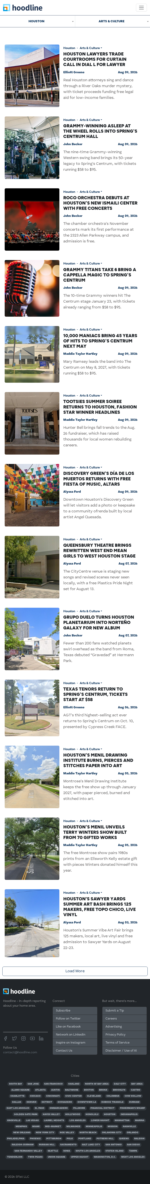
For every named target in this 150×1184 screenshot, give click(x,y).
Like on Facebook (68, 1026)
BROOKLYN (119, 1090)
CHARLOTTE (17, 1096)
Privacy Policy (115, 1034)
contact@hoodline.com (20, 1052)
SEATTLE (53, 1151)
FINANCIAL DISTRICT (102, 1108)
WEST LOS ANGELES (133, 1157)
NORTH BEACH (87, 1132)
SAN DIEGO (133, 1145)
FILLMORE (79, 1108)
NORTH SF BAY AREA (97, 1084)
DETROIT (47, 1102)
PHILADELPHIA (15, 1139)
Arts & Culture (90, 48)
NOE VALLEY (67, 1132)
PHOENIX (35, 1139)
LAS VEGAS (32, 1120)
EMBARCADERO (59, 1108)
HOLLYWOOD (72, 1114)
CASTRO (135, 1090)
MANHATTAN (122, 1120)
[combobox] (37, 21)
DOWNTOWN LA (87, 1102)
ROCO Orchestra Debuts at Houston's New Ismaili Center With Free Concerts (100, 203)
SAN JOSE (33, 1084)
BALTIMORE (72, 1090)
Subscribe (63, 1010)
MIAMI (36, 1126)
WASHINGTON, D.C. (105, 1157)
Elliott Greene (73, 72)
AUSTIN (55, 1090)
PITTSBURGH (53, 1139)
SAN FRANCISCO (53, 1084)
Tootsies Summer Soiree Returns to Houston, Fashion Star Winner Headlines (100, 407)
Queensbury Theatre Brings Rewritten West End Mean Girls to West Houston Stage (99, 550)
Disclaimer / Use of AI (121, 1050)
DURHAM (134, 1102)
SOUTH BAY (15, 1084)
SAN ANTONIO (113, 1145)
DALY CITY (120, 1084)
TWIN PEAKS (35, 1157)
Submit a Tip (114, 1010)
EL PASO (39, 1108)
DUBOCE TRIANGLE (112, 1102)
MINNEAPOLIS (94, 1126)
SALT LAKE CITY (91, 1145)
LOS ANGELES (78, 1120)
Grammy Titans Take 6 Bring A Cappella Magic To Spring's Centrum (99, 275)
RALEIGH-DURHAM (23, 1145)
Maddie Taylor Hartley (80, 354)
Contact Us (64, 1050)
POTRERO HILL (105, 1139)
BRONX (103, 1090)
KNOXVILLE (14, 1120)
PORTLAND (84, 1139)
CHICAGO (35, 1096)
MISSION (113, 1126)
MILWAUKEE (73, 1126)
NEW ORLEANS (21, 1132)
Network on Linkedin (70, 1034)
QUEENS (124, 1139)
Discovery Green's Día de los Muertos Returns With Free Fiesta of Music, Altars (98, 479)
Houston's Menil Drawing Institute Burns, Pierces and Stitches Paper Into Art (98, 760)
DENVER (31, 1102)
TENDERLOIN (14, 1157)
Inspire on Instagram (70, 1042)
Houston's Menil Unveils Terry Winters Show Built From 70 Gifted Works (95, 832)
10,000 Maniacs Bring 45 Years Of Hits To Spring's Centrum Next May (100, 341)
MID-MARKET (53, 1126)
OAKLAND (73, 1084)
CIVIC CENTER (73, 1096)
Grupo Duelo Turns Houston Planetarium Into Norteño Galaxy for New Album (98, 622)
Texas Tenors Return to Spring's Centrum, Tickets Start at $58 (95, 694)
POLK (70, 1139)
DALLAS (16, 1102)
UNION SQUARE (56, 1157)
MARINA (139, 1120)
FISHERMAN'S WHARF (132, 1108)
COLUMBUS (112, 1096)
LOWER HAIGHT (100, 1120)
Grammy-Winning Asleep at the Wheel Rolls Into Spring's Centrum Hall (100, 131)
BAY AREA (137, 1084)
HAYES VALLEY (51, 1114)
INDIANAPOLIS (129, 1114)
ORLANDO (132, 1132)
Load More (75, 971)
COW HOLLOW (133, 1096)
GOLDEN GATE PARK (26, 1114)
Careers (111, 1018)
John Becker (72, 144)
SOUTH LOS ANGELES (88, 1151)
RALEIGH (139, 1139)
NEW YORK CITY (45, 1132)
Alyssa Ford (72, 491)
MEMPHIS (21, 1126)
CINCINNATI (53, 1096)
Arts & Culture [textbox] (111, 21)
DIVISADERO (65, 1102)
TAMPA (133, 1151)
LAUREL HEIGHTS (54, 1120)
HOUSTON (109, 1114)
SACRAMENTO (68, 1145)
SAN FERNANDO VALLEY (28, 1151)
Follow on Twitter (68, 1018)
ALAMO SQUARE (20, 1090)
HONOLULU (92, 1114)
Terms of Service (117, 1042)
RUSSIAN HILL (47, 1145)
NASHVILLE (129, 1126)
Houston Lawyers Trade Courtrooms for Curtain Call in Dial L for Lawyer (95, 59)
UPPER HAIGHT (79, 1157)
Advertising (113, 1026)
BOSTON (89, 1090)
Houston (69, 48)
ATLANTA (40, 1090)
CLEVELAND (94, 1096)
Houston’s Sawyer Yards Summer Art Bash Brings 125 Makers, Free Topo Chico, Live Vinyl (99, 907)
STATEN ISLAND (114, 1151)
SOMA (66, 1151)
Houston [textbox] (36, 21)
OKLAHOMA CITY (111, 1132)
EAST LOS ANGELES (18, 1108)
